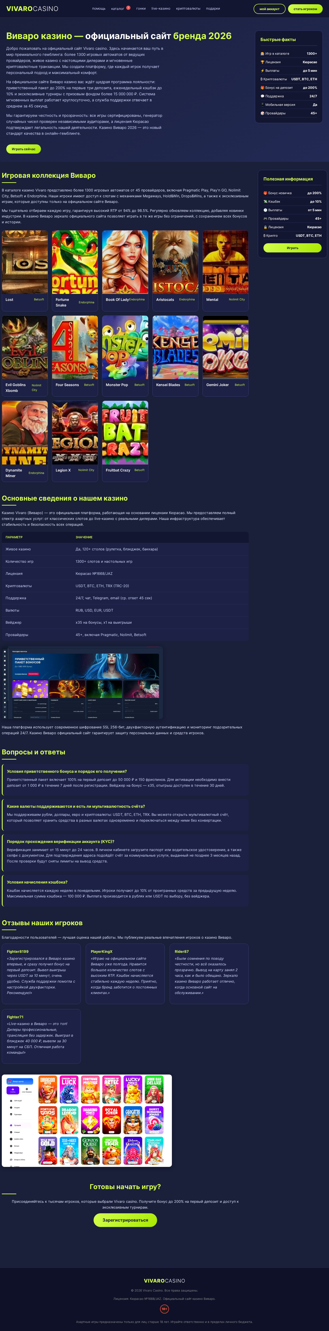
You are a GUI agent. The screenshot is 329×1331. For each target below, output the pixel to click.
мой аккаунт (270, 9)
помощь (98, 8)
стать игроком (305, 9)
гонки (141, 8)
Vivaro (32, 9)
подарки (213, 8)
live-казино (161, 8)
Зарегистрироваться (125, 1220)
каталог (120, 8)
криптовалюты (188, 8)
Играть (292, 248)
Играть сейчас (23, 149)
